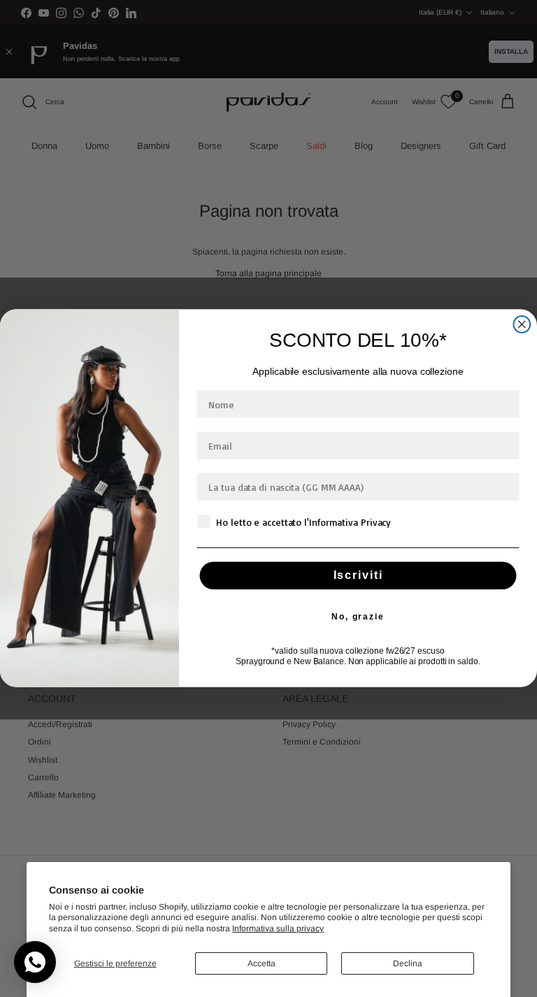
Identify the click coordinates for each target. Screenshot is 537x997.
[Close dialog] (522, 325)
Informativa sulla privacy (278, 928)
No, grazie (358, 617)
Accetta (261, 963)
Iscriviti (358, 576)
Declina (407, 963)
